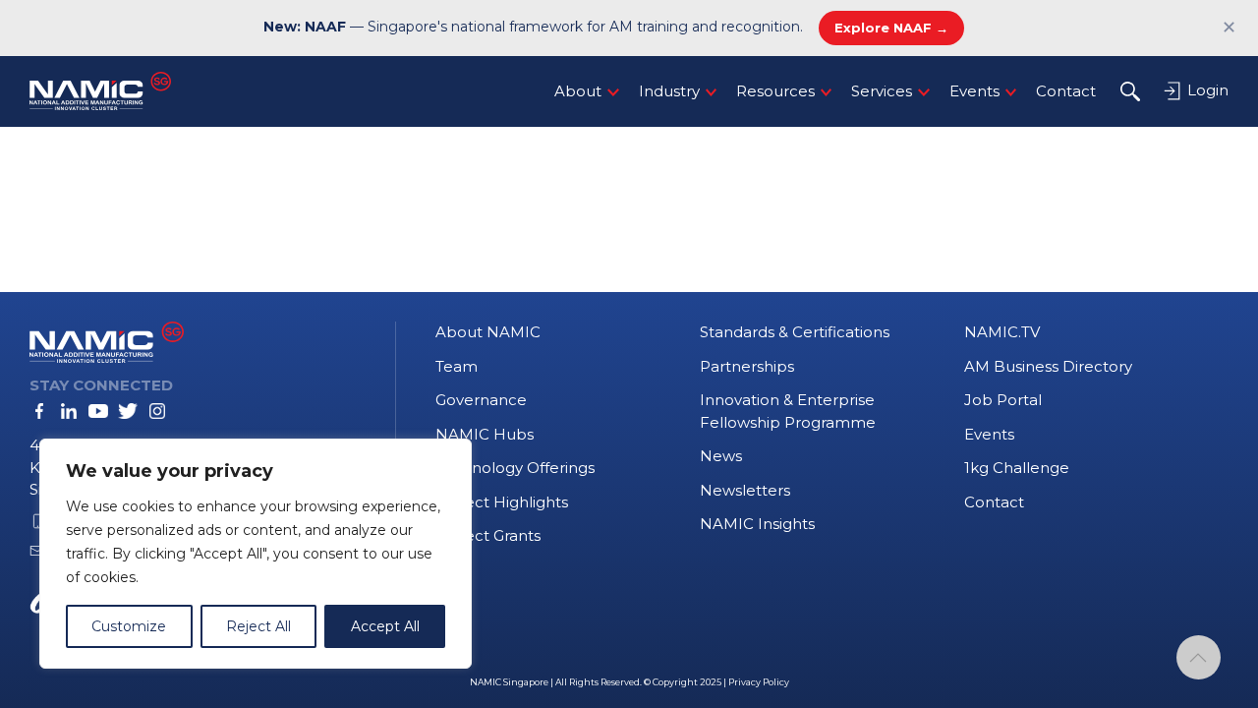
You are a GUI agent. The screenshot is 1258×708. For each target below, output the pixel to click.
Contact (1066, 91)
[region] (255, 554)
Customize (128, 626)
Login (1206, 90)
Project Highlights (501, 502)
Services (881, 91)
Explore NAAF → (891, 27)
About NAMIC (488, 332)
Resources (775, 91)
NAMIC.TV (1002, 332)
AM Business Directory (1048, 366)
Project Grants (488, 535)
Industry (669, 91)
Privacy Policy (758, 682)
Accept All (385, 626)
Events (974, 91)
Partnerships (747, 366)
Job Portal (1003, 399)
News (721, 455)
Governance (481, 399)
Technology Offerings (515, 467)
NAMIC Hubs (484, 434)
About (577, 91)
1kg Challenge (1016, 467)
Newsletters (745, 490)
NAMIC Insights (757, 523)
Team (456, 366)
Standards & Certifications (794, 332)
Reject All (258, 626)
